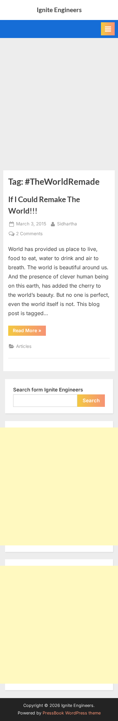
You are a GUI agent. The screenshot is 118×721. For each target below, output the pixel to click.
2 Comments (29, 234)
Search (91, 400)
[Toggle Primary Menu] (108, 28)
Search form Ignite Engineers (48, 390)
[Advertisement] (59, 100)
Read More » (29, 331)
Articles (23, 346)
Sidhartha (67, 223)
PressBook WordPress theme (72, 713)
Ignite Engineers (59, 9)
